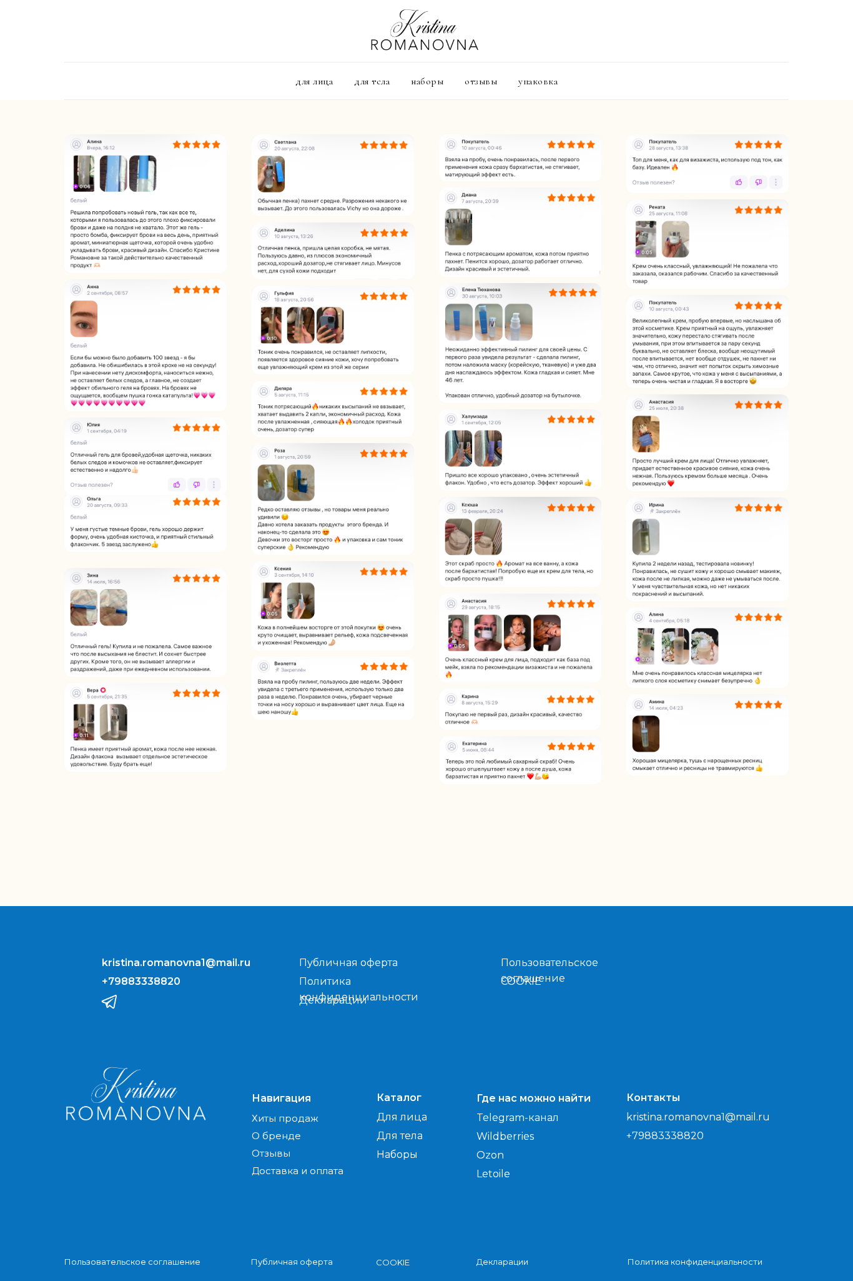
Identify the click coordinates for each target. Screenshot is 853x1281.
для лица (314, 81)
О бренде (276, 1136)
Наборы (397, 1154)
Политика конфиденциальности (695, 1262)
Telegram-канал (517, 1118)
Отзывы (271, 1153)
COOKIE (521, 981)
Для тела (400, 1136)
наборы (427, 81)
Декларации (502, 1262)
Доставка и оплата (297, 1171)
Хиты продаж (285, 1118)
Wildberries (505, 1136)
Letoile (493, 1174)
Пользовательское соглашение (132, 1262)
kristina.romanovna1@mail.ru (698, 1117)
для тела (372, 81)
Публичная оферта (348, 963)
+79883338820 (665, 1136)
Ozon (490, 1155)
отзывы (481, 81)
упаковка (538, 81)
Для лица (402, 1117)
